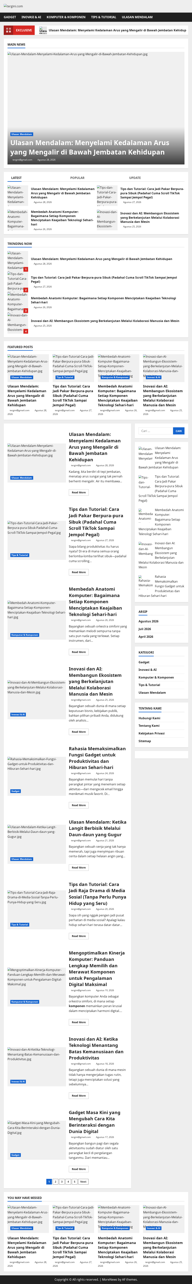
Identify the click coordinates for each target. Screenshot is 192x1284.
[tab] (37, 178)
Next (83, 1181)
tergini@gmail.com (22, 159)
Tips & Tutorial (103, 17)
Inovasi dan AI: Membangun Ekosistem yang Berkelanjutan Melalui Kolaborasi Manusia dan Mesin (107, 220)
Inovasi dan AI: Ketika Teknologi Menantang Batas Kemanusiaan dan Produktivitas (37, 1066)
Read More (80, 493)
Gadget (10, 17)
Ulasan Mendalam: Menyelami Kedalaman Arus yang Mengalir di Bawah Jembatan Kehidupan (18, 195)
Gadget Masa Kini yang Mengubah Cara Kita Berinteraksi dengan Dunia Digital (37, 1140)
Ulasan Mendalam (137, 17)
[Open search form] (187, 17)
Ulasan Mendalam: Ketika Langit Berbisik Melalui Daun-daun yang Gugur (37, 844)
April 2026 (146, 637)
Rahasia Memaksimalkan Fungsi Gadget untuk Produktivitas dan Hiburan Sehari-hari (37, 776)
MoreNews (109, 1279)
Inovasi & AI (31, 17)
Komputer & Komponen (66, 17)
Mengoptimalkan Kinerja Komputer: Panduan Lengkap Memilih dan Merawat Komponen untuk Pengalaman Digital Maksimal (37, 987)
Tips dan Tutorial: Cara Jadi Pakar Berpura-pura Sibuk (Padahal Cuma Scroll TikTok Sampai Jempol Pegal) (107, 195)
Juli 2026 (145, 629)
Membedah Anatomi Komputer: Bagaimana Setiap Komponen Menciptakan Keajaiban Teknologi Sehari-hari (18, 220)
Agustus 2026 (148, 621)
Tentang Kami (149, 726)
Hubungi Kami (149, 718)
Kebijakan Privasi (152, 733)
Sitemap (145, 741)
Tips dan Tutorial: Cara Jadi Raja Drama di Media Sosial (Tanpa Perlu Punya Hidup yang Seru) (37, 909)
